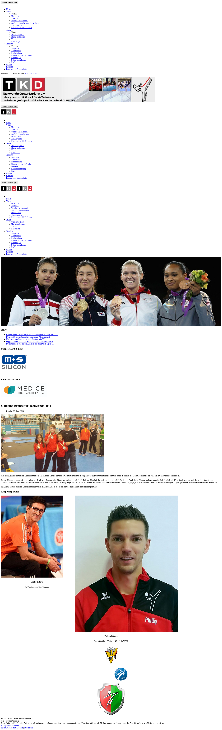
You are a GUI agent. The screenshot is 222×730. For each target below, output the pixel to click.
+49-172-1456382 (32, 73)
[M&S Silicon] (14, 370)
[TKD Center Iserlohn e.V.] (78, 102)
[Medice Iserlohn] (24, 396)
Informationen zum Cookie (12, 728)
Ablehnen (15, 725)
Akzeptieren (6, 725)
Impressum (28, 728)
